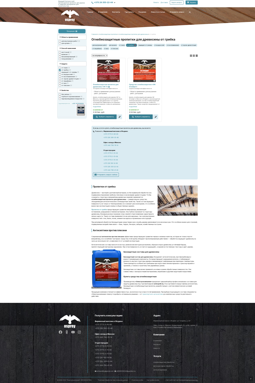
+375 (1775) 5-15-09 (110, 160)
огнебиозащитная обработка (163, 362)
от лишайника (97, 48)
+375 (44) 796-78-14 (110, 145)
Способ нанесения (68, 48)
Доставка (164, 2)
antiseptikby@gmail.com (105, 371)
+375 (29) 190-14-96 (110, 163)
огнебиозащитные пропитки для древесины (133, 34)
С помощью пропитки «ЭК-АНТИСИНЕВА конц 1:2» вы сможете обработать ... (66, 103)
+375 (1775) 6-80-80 (110, 134)
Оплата (156, 2)
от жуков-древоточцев (188, 45)
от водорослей (159, 45)
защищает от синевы (145, 45)
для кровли (113, 45)
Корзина (193, 2)
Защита (64, 64)
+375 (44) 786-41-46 (110, 170)
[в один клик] (119, 116)
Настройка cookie (153, 380)
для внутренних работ (99, 45)
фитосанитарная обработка (163, 366)
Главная (90, 12)
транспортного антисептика (152, 294)
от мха (106, 48)
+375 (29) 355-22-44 (110, 167)
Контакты (116, 12)
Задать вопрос (176, 2)
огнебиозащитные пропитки (108, 34)
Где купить (129, 12)
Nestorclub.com (193, 380)
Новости (156, 348)
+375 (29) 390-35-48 (111, 137)
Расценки (142, 12)
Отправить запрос (177, 12)
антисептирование (160, 370)
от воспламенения (173, 45)
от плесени (114, 48)
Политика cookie (137, 380)
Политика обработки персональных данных (113, 380)
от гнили (122, 45)
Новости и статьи (158, 12)
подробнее (97, 107)
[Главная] (70, 15)
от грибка (130, 45)
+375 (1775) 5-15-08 (110, 156)
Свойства (65, 90)
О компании (102, 12)
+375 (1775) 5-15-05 (110, 153)
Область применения (69, 37)
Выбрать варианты (106, 117)
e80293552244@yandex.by (126, 371)
